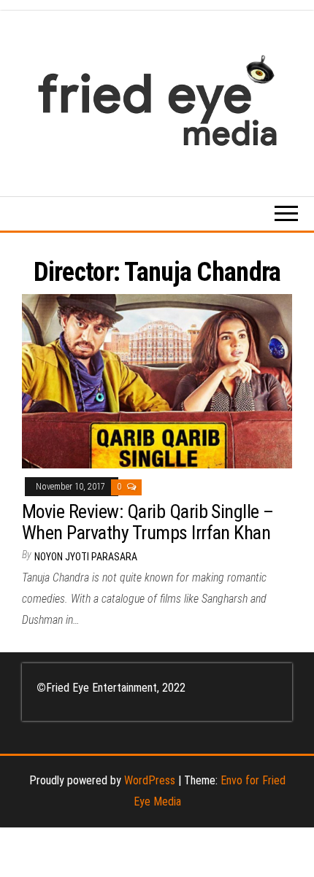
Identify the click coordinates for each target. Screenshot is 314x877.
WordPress (149, 780)
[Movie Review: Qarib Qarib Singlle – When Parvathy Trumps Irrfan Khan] (157, 380)
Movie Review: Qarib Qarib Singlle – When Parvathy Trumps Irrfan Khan (148, 522)
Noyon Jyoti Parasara (85, 557)
